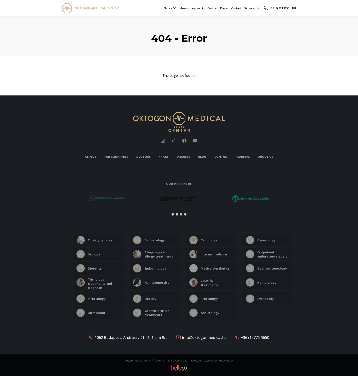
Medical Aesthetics (215, 268)
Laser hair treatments (209, 282)
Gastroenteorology (272, 268)
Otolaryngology (100, 240)
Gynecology (266, 240)
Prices (163, 157)
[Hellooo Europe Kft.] (179, 368)
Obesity (150, 299)
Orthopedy (265, 299)
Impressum (195, 360)
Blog (202, 157)
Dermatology (154, 240)
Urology (94, 254)
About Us (265, 157)
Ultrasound (96, 313)
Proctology (209, 299)
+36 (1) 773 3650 (255, 337)
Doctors (143, 157)
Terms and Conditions (175, 360)
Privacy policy (226, 360)
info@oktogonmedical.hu (204, 337)
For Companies (116, 157)
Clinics (90, 157)
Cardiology (209, 240)
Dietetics (95, 268)
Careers (243, 157)
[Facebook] (184, 140)
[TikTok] (173, 140)
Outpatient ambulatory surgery (272, 254)
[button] (67, 200)
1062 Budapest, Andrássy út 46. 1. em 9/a (131, 337)
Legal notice (210, 360)
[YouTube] (195, 140)
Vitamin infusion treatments (156, 313)
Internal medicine (214, 254)
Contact (221, 157)
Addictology (210, 313)
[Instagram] (163, 140)
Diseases (183, 157)
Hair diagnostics (156, 282)
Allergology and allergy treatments (158, 254)
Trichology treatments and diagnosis (100, 283)
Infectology (97, 299)
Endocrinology (155, 268)
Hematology (266, 282)
